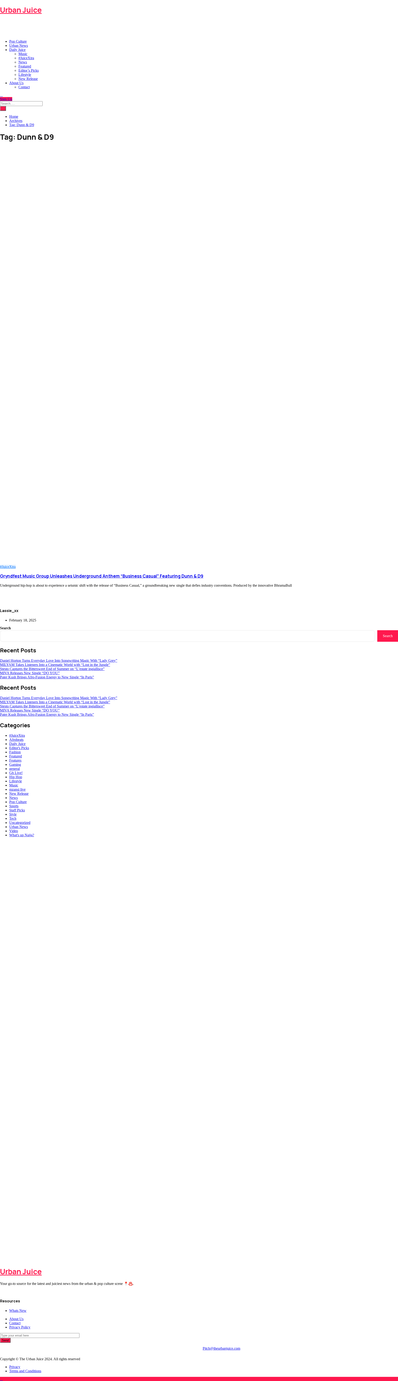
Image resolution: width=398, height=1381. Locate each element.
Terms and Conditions (25, 1371)
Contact (24, 87)
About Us (16, 83)
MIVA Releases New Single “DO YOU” (30, 673)
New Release (28, 79)
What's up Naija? (21, 835)
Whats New (17, 1311)
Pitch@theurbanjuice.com (221, 1348)
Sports (13, 806)
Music (22, 54)
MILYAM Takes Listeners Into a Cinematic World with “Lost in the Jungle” (55, 665)
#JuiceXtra (26, 58)
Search (5, 628)
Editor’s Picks (28, 70)
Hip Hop (15, 777)
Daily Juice (17, 50)
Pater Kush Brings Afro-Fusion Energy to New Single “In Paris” (47, 677)
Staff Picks (17, 810)
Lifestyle (24, 75)
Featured (24, 66)
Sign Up (6, 99)
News (22, 62)
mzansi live (17, 789)
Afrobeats (16, 740)
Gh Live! (16, 773)
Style (13, 814)
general (14, 769)
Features (15, 760)
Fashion (15, 752)
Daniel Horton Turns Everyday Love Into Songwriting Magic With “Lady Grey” (58, 660)
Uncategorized (19, 823)
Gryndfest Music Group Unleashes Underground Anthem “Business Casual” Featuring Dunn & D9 (101, 576)
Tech (12, 818)
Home (13, 116)
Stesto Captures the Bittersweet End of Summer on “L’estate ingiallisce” (52, 669)
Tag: (21, 125)
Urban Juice (21, 10)
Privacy (14, 1367)
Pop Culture (18, 41)
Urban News (18, 45)
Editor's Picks (19, 748)
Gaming (15, 764)
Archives (15, 121)
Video (13, 831)
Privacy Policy (19, 1327)
